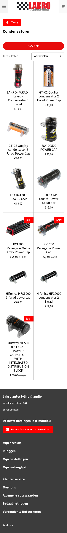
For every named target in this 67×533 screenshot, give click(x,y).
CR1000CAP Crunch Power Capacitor (48, 199)
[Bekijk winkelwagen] (63, 6)
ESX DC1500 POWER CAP (18, 197)
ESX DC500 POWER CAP (49, 147)
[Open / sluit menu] (4, 6)
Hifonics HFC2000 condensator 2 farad (48, 297)
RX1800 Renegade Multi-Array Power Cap (18, 248)
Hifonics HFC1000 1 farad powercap (18, 295)
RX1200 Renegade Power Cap (49, 248)
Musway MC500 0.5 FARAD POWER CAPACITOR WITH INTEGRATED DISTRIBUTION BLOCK (18, 356)
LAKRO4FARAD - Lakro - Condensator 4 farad (18, 98)
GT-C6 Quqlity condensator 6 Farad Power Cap (18, 149)
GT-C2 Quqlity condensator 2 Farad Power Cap (49, 96)
